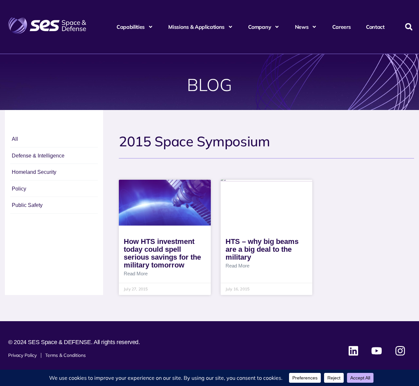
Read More (136, 273)
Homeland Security (34, 172)
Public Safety (27, 205)
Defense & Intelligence (38, 155)
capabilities (131, 27)
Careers (341, 27)
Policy (19, 189)
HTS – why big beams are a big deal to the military (262, 249)
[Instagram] (400, 351)
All (15, 139)
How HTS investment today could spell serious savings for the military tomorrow (162, 253)
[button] (408, 27)
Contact (375, 27)
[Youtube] (377, 351)
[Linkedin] (353, 351)
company (259, 27)
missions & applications (196, 27)
